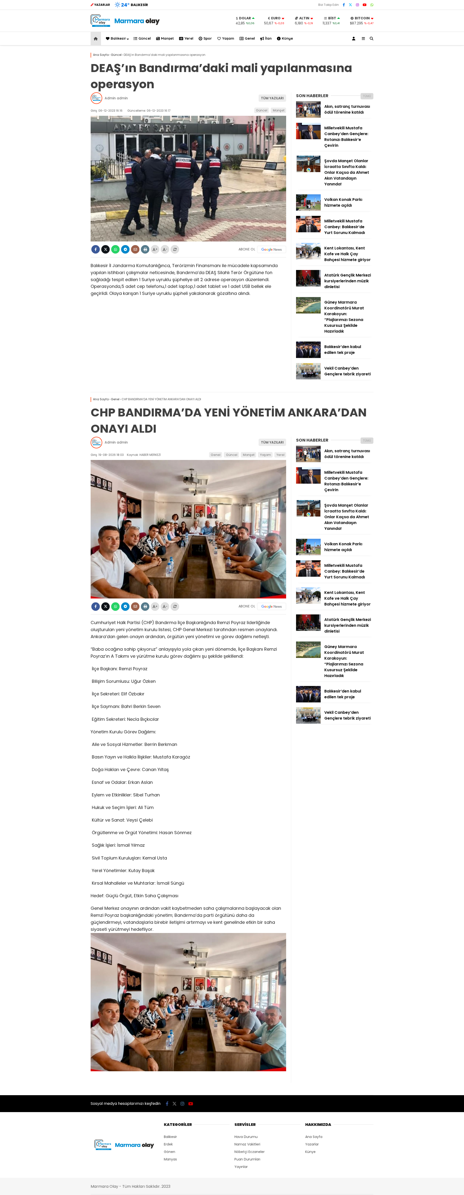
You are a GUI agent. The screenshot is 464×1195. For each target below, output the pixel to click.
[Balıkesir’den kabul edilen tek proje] (308, 356)
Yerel (188, 38)
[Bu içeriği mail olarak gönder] (135, 249)
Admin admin (116, 98)
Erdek (168, 1144)
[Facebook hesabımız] (344, 4)
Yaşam (228, 38)
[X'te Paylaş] (105, 249)
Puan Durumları (247, 1159)
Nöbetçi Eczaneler (249, 1151)
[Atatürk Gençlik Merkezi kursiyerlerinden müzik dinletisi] (308, 285)
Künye (287, 38)
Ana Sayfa (313, 1136)
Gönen (169, 1151)
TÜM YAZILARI (272, 98)
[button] (96, 38)
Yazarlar (312, 1144)
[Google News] (271, 249)
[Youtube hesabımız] (365, 4)
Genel (250, 38)
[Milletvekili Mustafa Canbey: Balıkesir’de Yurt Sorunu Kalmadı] (308, 231)
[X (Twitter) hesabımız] (350, 4)
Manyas (170, 1159)
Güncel (144, 38)
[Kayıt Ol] (354, 38)
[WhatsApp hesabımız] (371, 4)
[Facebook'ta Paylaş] (95, 249)
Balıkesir (118, 38)
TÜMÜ (367, 96)
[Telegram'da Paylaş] (125, 249)
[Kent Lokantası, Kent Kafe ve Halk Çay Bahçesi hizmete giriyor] (308, 258)
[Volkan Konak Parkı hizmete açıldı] (308, 209)
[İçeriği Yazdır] (145, 249)
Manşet (167, 38)
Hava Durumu (246, 1136)
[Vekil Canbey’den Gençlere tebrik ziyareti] (308, 378)
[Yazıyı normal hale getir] (175, 249)
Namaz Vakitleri (247, 1144)
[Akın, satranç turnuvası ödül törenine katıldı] (308, 116)
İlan (268, 38)
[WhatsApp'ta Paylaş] (115, 249)
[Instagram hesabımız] (357, 4)
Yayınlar (241, 1166)
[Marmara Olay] (126, 25)
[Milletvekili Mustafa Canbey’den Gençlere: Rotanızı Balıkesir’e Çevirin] (308, 138)
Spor (207, 38)
